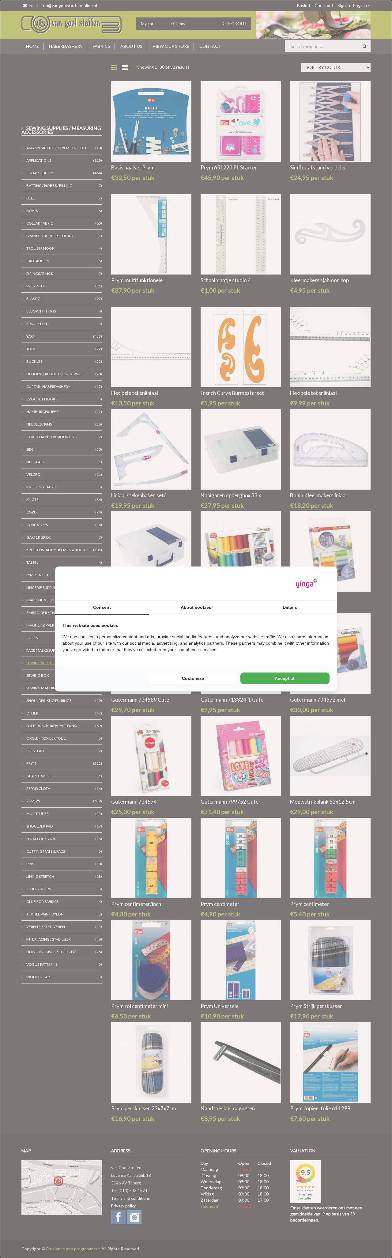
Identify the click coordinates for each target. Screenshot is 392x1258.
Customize (193, 678)
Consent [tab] (102, 607)
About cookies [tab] (196, 607)
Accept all (285, 678)
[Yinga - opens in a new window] (307, 583)
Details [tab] (290, 607)
